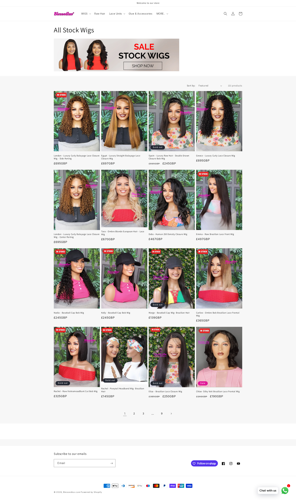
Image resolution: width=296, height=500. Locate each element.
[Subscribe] (111, 463)
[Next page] (171, 413)
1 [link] (125, 413)
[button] (85, 13)
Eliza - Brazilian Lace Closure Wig (165, 391)
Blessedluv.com (71, 492)
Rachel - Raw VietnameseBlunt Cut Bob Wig (76, 391)
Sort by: (191, 85)
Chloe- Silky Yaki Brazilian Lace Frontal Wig (218, 391)
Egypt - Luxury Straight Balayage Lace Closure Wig (120, 157)
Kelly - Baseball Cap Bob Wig (115, 312)
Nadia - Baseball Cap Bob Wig (69, 312)
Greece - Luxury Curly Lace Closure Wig (215, 155)
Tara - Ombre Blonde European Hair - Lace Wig (122, 233)
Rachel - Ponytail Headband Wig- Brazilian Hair (122, 390)
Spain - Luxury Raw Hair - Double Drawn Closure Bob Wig (169, 157)
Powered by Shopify (91, 492)
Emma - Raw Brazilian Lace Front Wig (215, 234)
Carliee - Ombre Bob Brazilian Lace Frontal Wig (217, 314)
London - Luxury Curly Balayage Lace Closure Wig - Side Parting (77, 157)
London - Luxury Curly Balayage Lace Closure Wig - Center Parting (77, 236)
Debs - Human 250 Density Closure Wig (168, 234)
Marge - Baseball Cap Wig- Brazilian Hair (169, 312)
